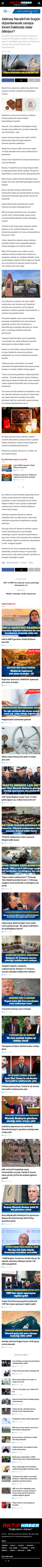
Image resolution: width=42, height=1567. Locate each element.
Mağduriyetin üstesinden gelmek (16, 719)
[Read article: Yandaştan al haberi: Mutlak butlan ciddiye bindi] (21, 1030)
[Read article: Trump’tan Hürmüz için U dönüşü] (21, 992)
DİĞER (29, 1550)
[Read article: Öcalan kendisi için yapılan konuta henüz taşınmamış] (6, 1449)
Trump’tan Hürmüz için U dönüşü (16, 1009)
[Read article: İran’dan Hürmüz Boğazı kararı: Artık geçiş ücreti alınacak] (21, 1325)
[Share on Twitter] (21, 80)
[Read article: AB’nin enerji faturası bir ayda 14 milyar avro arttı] (21, 740)
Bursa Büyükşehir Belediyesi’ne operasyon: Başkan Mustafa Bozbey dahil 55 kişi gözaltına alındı (20, 1218)
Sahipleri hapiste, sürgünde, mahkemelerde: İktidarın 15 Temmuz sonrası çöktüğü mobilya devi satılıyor (18, 969)
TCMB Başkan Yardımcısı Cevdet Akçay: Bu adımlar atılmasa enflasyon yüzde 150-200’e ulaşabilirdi (21, 1261)
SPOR (33, 1548)
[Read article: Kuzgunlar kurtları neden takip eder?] (6, 1421)
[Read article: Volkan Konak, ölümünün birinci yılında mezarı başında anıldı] (6, 1411)
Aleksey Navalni (12, 562)
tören (31, 562)
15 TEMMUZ (24, 1548)
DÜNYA (4, 1548)
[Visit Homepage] (20, 3)
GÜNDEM (5, 1545)
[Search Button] (39, 3)
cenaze (23, 562)
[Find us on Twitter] (5, 1561)
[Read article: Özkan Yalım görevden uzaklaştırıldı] (6, 1373)
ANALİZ (12, 1545)
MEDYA (12, 1550)
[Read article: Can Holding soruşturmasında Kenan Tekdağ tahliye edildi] (6, 1363)
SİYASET (21, 1545)
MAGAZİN (21, 1550)
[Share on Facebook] (8, 80)
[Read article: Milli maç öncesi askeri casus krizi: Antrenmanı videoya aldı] (6, 1430)
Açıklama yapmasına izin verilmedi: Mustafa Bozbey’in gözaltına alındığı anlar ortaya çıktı (20, 1129)
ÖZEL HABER (13, 1548)
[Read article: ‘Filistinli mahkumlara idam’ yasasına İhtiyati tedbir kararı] (21, 821)
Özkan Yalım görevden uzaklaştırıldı (25, 1371)
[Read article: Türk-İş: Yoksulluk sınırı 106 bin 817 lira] (6, 1391)
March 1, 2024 (6, 51)
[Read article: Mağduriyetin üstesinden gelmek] (21, 703)
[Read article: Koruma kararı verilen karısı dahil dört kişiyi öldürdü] (6, 1439)
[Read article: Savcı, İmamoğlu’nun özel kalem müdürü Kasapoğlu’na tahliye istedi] (6, 1469)
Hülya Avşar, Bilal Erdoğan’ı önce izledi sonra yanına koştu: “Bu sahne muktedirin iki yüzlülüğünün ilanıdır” (20, 926)
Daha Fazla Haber (21, 1355)
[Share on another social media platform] (34, 80)
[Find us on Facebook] (2, 1561)
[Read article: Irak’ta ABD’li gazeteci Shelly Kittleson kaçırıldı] (7, 468)
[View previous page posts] (19, 487)
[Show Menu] (3, 3)
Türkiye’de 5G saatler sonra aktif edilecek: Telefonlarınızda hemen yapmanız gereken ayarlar (24, 1479)
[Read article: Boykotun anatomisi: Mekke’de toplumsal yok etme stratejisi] (7, 477)
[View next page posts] (23, 487)
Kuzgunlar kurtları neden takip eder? (25, 1419)
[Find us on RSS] (8, 1561)
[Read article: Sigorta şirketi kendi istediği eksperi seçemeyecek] (6, 1401)
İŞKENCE (4, 1550)
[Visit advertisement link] (21, 13)
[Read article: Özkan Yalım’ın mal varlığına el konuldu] (6, 1505)
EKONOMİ (30, 1545)
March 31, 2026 (19, 470)
